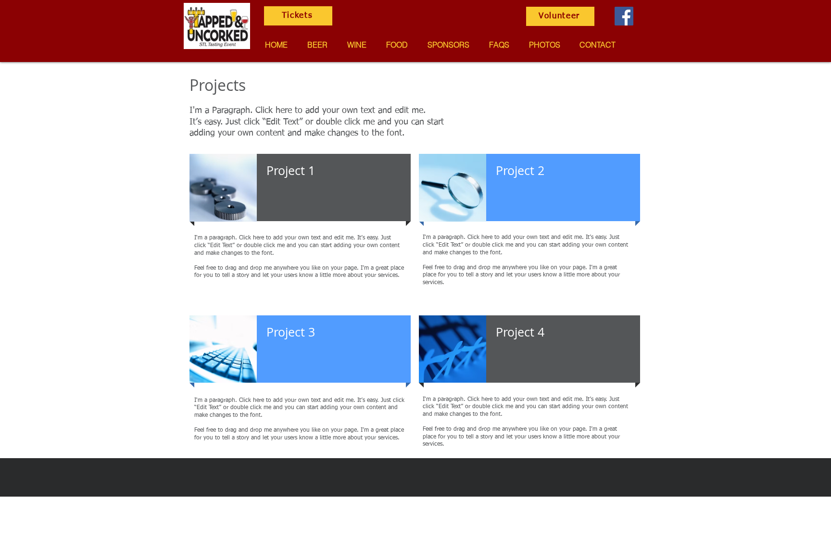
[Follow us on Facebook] (624, 16)
